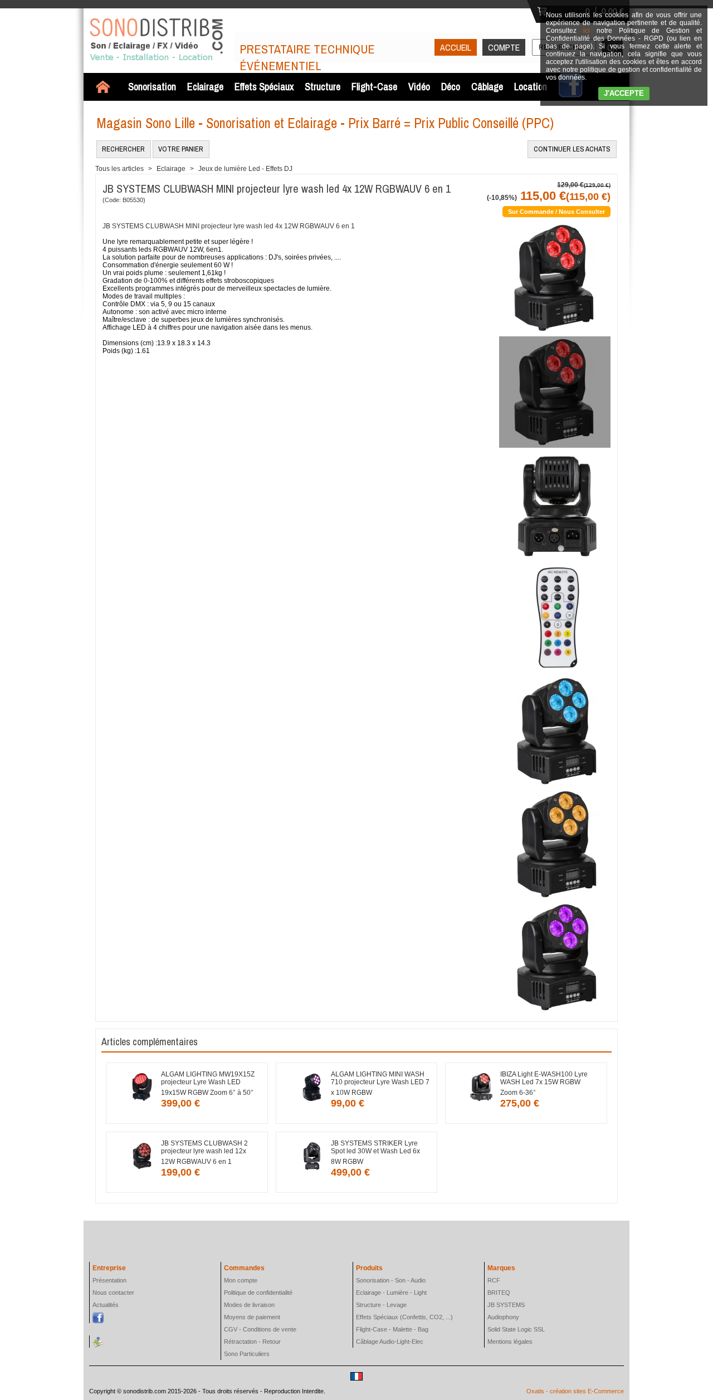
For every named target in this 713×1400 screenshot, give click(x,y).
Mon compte (240, 1280)
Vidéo (419, 87)
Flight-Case (374, 87)
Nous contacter (113, 1292)
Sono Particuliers (247, 1353)
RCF (493, 1280)
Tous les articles (119, 169)
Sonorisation (152, 87)
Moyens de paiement (252, 1317)
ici (586, 31)
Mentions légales (510, 1341)
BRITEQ (498, 1292)
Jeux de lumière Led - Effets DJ (245, 169)
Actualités (105, 1304)
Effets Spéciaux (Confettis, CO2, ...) (404, 1317)
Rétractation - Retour (252, 1341)
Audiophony (503, 1317)
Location (530, 87)
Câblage (487, 87)
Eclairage (205, 87)
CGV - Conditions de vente (260, 1329)
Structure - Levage (381, 1304)
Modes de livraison (249, 1304)
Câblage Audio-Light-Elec (389, 1341)
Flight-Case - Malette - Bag (392, 1329)
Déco (450, 87)
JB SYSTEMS (506, 1304)
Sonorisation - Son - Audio (391, 1280)
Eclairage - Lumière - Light (391, 1292)
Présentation (109, 1280)
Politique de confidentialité (258, 1292)
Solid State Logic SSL (516, 1329)
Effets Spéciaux (264, 87)
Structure (322, 87)
